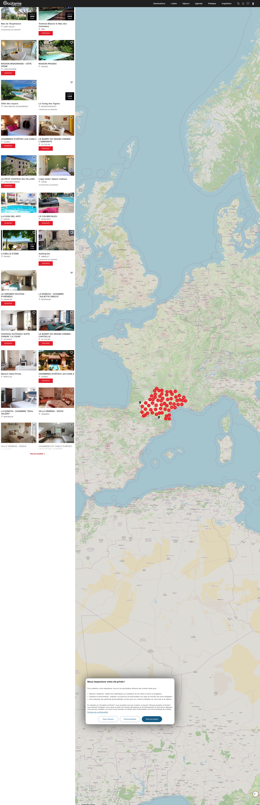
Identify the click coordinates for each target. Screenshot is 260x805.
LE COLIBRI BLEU (48, 216)
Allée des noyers (9, 103)
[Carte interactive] (243, 3)
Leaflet (257, 804)
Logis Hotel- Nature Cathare (53, 179)
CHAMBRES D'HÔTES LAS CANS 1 (19, 139)
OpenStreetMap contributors (88, 804)
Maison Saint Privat (11, 374)
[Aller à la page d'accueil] (12, 3)
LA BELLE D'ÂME (10, 253)
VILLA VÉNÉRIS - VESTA (51, 411)
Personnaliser (130, 719)
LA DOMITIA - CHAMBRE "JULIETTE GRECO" (51, 295)
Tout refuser (108, 719)
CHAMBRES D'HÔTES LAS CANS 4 (56, 374)
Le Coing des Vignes (49, 103)
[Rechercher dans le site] (238, 3)
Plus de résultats (36, 454)
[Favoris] (248, 3)
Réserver (46, 33)
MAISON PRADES (48, 63)
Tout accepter (152, 719)
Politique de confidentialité (97, 712)
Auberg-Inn (44, 253)
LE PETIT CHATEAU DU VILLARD (18, 179)
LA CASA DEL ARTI (11, 216)
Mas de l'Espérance (11, 23)
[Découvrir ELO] (255, 794)
